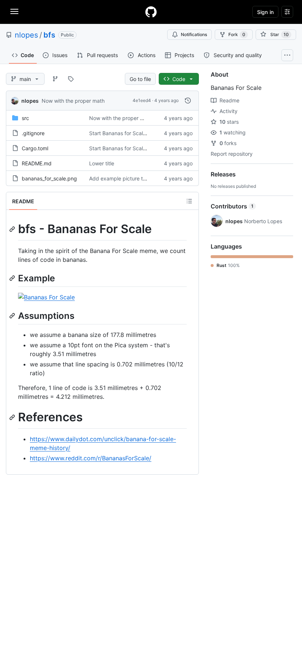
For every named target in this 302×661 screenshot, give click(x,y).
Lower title (101, 163)
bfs (49, 35)
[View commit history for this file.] (188, 100)
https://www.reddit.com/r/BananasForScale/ (90, 458)
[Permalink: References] (13, 417)
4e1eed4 (142, 100)
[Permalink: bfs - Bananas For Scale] (13, 229)
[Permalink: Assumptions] (13, 315)
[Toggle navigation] (14, 11)
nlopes (26, 35)
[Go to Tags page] (70, 79)
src (25, 118)
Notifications (194, 34)
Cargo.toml (35, 148)
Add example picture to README (128, 178)
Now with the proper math (73, 101)
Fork (236, 34)
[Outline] (189, 201)
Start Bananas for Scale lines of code (133, 133)
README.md (37, 163)
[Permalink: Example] (13, 278)
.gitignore (33, 133)
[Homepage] (151, 12)
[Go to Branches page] (55, 79)
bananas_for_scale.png (49, 178)
